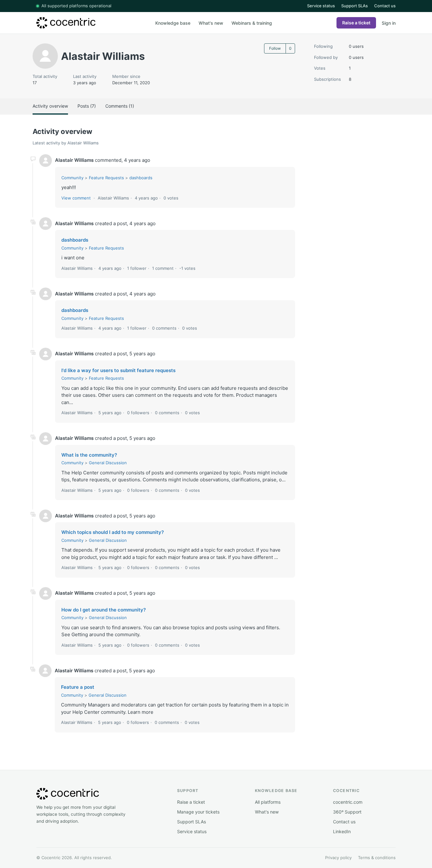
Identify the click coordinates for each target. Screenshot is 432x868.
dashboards (140, 177)
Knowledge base (172, 23)
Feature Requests (106, 177)
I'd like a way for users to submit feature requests (118, 370)
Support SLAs (354, 5)
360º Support (347, 811)
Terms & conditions (377, 857)
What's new (211, 23)
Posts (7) (86, 106)
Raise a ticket (356, 22)
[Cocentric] (90, 23)
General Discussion (108, 462)
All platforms (268, 802)
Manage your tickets (198, 811)
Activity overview (50, 106)
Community (72, 177)
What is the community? (89, 455)
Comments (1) (119, 106)
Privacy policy (338, 857)
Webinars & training (251, 23)
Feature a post (77, 687)
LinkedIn (342, 831)
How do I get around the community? (103, 610)
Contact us (385, 5)
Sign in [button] (389, 23)
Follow (275, 48)
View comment (76, 197)
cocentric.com (347, 802)
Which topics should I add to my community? (112, 532)
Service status (321, 5)
